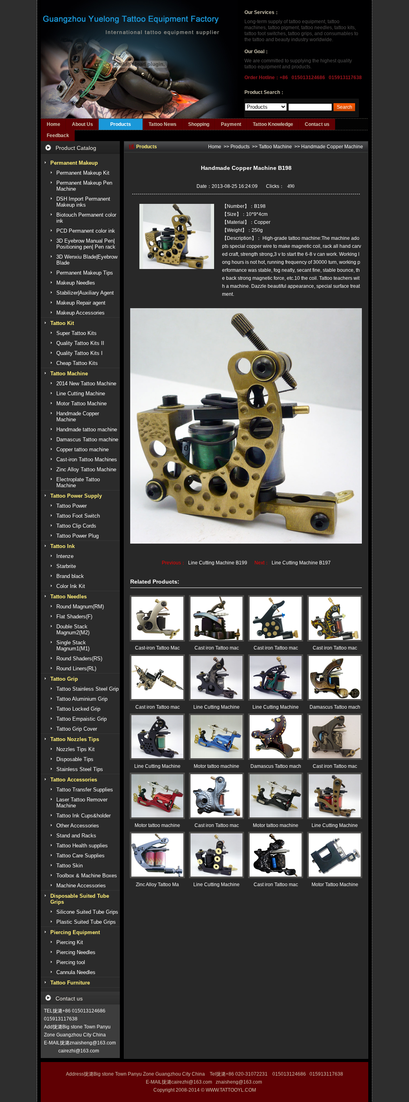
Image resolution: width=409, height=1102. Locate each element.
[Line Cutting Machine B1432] (335, 795)
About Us (82, 124)
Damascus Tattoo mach (335, 707)
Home (53, 124)
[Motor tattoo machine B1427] (216, 736)
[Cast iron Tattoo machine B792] (276, 855)
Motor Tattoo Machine (335, 884)
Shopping (198, 124)
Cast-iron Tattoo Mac (157, 648)
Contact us (317, 124)
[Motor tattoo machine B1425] (276, 795)
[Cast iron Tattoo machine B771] (216, 795)
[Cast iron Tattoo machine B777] (276, 618)
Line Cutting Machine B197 (301, 563)
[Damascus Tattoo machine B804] (335, 677)
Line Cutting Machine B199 (217, 563)
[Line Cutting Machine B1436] (216, 677)
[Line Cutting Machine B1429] (216, 855)
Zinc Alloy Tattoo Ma (157, 884)
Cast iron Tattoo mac (217, 648)
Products (120, 124)
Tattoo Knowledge (273, 124)
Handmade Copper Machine (332, 146)
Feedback (58, 135)
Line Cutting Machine (216, 707)
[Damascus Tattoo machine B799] (276, 736)
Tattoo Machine (275, 146)
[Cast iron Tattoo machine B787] (335, 736)
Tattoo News (163, 124)
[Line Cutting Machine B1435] (276, 677)
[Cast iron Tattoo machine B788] (216, 618)
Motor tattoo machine (216, 766)
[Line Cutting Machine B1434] (157, 736)
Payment (231, 124)
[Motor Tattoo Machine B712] (335, 855)
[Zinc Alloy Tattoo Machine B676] (157, 855)
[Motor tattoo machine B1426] (157, 795)
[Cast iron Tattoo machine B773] (335, 618)
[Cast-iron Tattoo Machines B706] (157, 618)
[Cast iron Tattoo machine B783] (157, 677)
